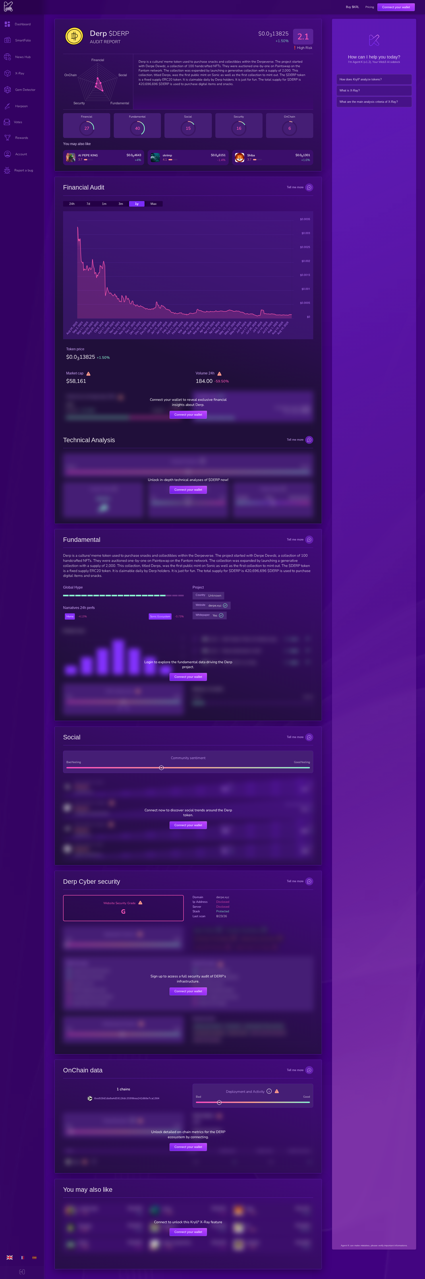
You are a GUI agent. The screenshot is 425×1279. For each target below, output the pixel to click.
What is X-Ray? (350, 90)
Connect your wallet (396, 7)
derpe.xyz (215, 606)
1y (137, 203)
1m (104, 203)
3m (121, 203)
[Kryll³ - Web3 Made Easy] (9, 11)
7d (88, 203)
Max (153, 203)
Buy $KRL (352, 7)
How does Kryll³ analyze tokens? (361, 79)
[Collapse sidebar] (22, 1272)
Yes (215, 616)
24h (72, 203)
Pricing (369, 7)
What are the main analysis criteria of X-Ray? (369, 101)
